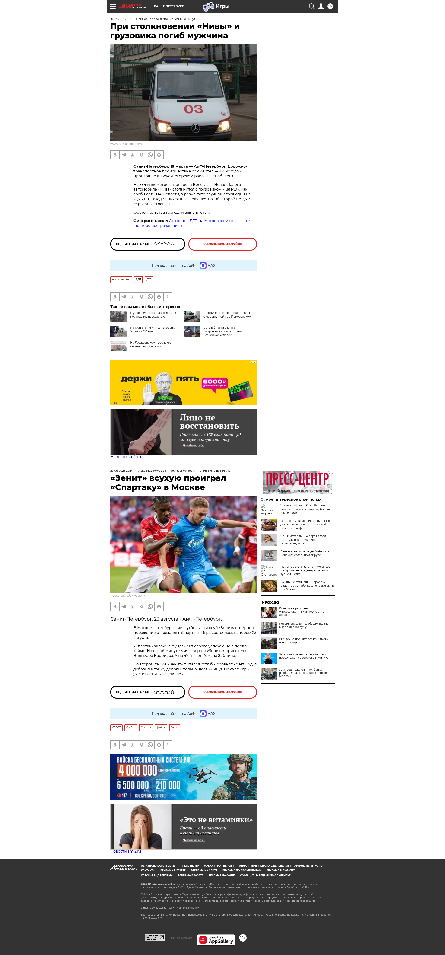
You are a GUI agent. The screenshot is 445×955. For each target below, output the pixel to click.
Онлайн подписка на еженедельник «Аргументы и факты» (281, 865)
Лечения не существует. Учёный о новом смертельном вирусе (304, 553)
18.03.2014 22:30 (121, 19)
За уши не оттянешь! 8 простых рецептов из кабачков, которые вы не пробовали (307, 585)
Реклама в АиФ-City (281, 870)
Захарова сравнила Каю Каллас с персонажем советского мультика (304, 656)
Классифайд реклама (157, 875)
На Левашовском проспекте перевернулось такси (150, 344)
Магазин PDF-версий (219, 865)
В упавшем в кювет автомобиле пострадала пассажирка (153, 314)
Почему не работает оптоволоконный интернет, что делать (301, 612)
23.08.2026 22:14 (121, 470)
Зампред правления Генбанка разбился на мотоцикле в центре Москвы (303, 673)
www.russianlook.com (126, 144)
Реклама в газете (173, 870)
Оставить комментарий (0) (222, 243)
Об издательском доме (158, 865)
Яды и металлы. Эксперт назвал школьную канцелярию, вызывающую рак (303, 539)
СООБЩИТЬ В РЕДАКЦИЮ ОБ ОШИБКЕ (265, 875)
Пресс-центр (190, 865)
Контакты (148, 870)
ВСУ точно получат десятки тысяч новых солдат (303, 640)
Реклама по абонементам (241, 870)
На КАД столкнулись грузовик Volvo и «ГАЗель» (152, 329)
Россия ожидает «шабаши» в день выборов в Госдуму (303, 625)
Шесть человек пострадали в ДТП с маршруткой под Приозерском (228, 314)
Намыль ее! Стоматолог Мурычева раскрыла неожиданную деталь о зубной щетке (305, 570)
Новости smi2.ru (125, 457)
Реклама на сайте (204, 870)
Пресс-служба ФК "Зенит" (129, 595)
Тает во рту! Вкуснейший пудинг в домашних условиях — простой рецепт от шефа (305, 524)
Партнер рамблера (181, 937)
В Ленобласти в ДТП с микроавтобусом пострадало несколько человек (224, 331)
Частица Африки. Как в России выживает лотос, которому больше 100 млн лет (305, 509)
